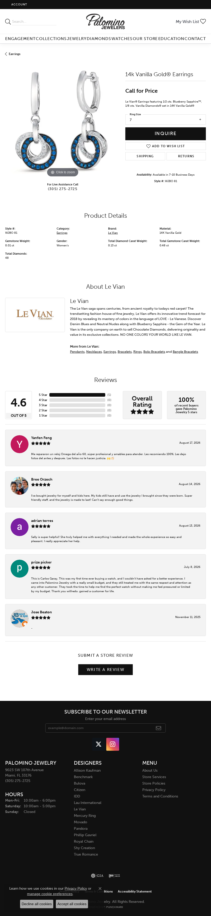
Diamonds (99, 38)
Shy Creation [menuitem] (84, 848)
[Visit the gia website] (97, 876)
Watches (122, 38)
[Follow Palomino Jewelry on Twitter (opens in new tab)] (98, 744)
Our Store (145, 38)
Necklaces (94, 351)
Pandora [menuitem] (80, 828)
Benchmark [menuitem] (83, 777)
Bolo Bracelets (154, 351)
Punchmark (114, 907)
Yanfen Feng (41, 437)
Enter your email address (105, 719)
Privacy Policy (153, 790)
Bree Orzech (41, 479)
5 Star (43, 395)
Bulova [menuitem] (79, 783)
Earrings (14, 54)
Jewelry (76, 38)
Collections (51, 38)
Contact (195, 38)
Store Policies (153, 783)
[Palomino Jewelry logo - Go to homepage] (105, 21)
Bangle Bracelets (185, 351)
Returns (186, 156)
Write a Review (105, 669)
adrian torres (42, 520)
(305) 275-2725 (62, 188)
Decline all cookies (37, 904)
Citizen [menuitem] (79, 790)
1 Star (43, 415)
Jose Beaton (41, 612)
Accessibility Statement (135, 891)
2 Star (43, 410)
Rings (137, 351)
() (109, 395)
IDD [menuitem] (77, 796)
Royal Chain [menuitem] (83, 841)
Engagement (20, 38)
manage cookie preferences (50, 894)
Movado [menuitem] (80, 822)
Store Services (154, 777)
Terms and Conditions (160, 796)
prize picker (41, 562)
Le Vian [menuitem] (80, 809)
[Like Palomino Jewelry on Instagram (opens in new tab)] (112, 744)
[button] (18, 4)
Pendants (77, 351)
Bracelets (125, 351)
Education (171, 38)
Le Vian (113, 232)
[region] (62, 120)
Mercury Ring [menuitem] (85, 815)
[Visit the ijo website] (114, 876)
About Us (149, 770)
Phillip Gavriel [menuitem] (85, 835)
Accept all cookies (71, 904)
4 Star (43, 400)
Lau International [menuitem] (87, 803)
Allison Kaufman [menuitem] (87, 770)
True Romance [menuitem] (86, 854)
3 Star (43, 405)
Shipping (145, 156)
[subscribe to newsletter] (158, 728)
